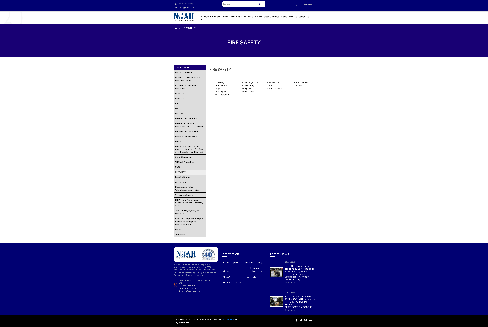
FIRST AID (179, 98)
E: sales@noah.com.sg (189, 291)
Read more (290, 282)
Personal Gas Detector (186, 118)
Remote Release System (187, 136)
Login (296, 4)
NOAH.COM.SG (228, 320)
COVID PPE (180, 93)
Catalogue (215, 16)
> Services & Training (253, 262)
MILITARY (179, 113)
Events (284, 16)
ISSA (177, 108)
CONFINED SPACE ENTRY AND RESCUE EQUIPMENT (188, 79)
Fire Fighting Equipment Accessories (248, 88)
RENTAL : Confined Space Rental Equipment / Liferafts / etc (189, 203)
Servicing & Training (184, 195)
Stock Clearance (271, 16)
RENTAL (178, 141)
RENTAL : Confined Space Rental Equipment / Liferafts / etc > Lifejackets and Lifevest (189, 149)
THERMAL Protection (184, 162)
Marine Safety (181, 182)
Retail (178, 229)
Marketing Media (238, 16)
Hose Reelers (275, 88)
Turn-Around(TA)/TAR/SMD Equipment (187, 212)
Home (177, 28)
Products (204, 16)
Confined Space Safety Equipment (186, 87)
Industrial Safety (183, 177)
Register (308, 4)
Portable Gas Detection (186, 131)
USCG (177, 167)
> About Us (227, 277)
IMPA (177, 103)
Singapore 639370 (187, 288)
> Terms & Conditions (231, 282)
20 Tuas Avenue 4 (187, 285)
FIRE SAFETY (190, 28)
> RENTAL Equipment (231, 262)
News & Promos (255, 16)
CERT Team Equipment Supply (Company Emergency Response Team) (189, 221)
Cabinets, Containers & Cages (221, 85)
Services (225, 16)
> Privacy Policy (250, 277)
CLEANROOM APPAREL (185, 72)
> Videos (226, 271)
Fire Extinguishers (250, 82)
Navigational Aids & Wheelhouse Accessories (187, 188)
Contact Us (304, 16)
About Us (293, 16)
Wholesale (180, 234)
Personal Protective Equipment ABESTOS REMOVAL (189, 125)
